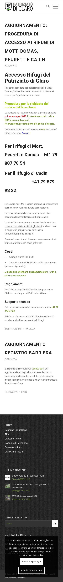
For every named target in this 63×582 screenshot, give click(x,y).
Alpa (7, 434)
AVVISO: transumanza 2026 (24, 496)
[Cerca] (46, 6)
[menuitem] (46, 6)
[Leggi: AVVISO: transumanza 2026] (7, 498)
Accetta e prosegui (31, 561)
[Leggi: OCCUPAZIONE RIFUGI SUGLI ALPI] (7, 477)
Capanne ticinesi (13, 447)
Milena (32, 329)
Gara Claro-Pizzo (14, 451)
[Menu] (53, 6)
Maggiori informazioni (31, 570)
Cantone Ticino (13, 438)
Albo (7, 66)
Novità (13, 66)
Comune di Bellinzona (16, 443)
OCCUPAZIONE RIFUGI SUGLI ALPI (28, 476)
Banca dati (38, 368)
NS (25, 392)
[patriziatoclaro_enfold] (26, 6)
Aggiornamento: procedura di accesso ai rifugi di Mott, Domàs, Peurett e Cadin (29, 42)
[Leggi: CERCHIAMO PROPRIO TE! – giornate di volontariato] (7, 486)
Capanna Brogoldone (16, 430)
